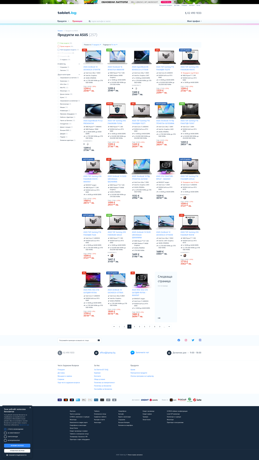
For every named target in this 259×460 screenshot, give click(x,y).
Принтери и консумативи (175, 422)
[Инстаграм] (186, 340)
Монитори (63, 91)
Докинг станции (65, 127)
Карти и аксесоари (124, 417)
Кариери (97, 373)
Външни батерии (124, 422)
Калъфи (121, 414)
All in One (63, 84)
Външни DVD (64, 130)
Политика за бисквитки (102, 386)
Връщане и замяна (65, 376)
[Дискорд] (200, 340)
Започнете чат (142, 352)
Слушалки (63, 67)
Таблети (96, 411)
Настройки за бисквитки (103, 389)
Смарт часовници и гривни (79, 431)
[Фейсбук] (179, 340)
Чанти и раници (75, 414)
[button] (17, 455)
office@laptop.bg (107, 352)
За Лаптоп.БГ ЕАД (101, 369)
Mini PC (62, 87)
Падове (62, 137)
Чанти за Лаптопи (66, 120)
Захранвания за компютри (69, 101)
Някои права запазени (135, 455)
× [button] (30, 407)
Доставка (176, 5)
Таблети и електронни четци (79, 434)
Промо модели (66, 46)
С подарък (65, 59)
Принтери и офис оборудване (80, 439)
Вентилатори (64, 104)
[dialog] (17, 432)
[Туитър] (193, 340)
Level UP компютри (173, 414)
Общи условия (99, 379)
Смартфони (122, 411)
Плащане (184, 5)
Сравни (94, 94)
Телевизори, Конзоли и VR (78, 436)
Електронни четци (100, 414)
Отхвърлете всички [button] (17, 451)
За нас (198, 5)
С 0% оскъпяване (67, 53)
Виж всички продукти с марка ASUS (195, 33)
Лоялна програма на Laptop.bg (142, 376)
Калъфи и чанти (99, 419)
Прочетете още (24, 425)
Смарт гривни (147, 414)
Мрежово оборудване (67, 114)
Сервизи (61, 379)
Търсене (90, 21)
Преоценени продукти (165, 5)
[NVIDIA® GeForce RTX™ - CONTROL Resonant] (185, 197)
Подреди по (107, 44)
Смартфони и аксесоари (78, 425)
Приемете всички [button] (17, 445)
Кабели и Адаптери (66, 117)
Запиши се (99, 340)
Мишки (62, 107)
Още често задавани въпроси (69, 382)
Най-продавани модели (69, 50)
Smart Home (74, 428)
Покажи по (87, 44)
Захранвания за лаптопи (68, 77)
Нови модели (66, 43)
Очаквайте (64, 56)
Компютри (63, 81)
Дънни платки (64, 94)
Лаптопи (63, 70)
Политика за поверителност (104, 382)
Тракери (145, 417)
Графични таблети (100, 417)
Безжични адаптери (66, 140)
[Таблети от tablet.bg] (67, 13)
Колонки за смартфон (125, 425)
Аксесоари (97, 422)
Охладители (64, 124)
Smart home (147, 419)
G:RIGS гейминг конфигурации (177, 411)
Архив (133, 369)
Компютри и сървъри (174, 417)
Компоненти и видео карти (79, 422)
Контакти (191, 5)
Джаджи (62, 133)
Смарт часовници (148, 411)
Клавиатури (64, 110)
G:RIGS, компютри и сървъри (79, 417)
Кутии (62, 97)
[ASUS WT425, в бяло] (136, 88)
